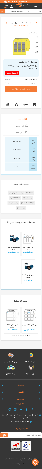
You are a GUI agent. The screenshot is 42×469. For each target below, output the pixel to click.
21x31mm (15, 198)
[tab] (21, 119)
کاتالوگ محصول (11, 73)
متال (30, 193)
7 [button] (18, 335)
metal (21, 208)
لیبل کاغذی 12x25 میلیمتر (30, 326)
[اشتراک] (4, 435)
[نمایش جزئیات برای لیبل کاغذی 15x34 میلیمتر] (12, 314)
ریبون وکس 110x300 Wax (14, 248)
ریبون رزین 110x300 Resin (28, 276)
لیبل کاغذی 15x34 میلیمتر (12, 326)
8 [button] (16, 335)
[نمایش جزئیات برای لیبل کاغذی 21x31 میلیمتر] (28, 239)
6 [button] (20, 335)
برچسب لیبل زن (17, 193)
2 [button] (27, 335)
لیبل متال (14, 203)
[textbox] (13, 11)
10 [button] (13, 335)
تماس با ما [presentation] (20, 132)
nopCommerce (25, 464)
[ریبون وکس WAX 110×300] (13, 239)
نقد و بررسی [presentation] (20, 126)
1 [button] (29, 335)
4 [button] (23, 335)
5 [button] (22, 335)
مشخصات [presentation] (20, 119)
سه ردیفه (28, 198)
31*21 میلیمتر (28, 203)
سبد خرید (6, 6)
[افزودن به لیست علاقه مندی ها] (36, 41)
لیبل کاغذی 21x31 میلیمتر (28, 248)
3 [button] (25, 335)
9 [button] (14, 335)
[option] (30, 320)
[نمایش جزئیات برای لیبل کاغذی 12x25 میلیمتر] (29, 314)
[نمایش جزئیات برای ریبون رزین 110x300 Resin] (28, 266)
